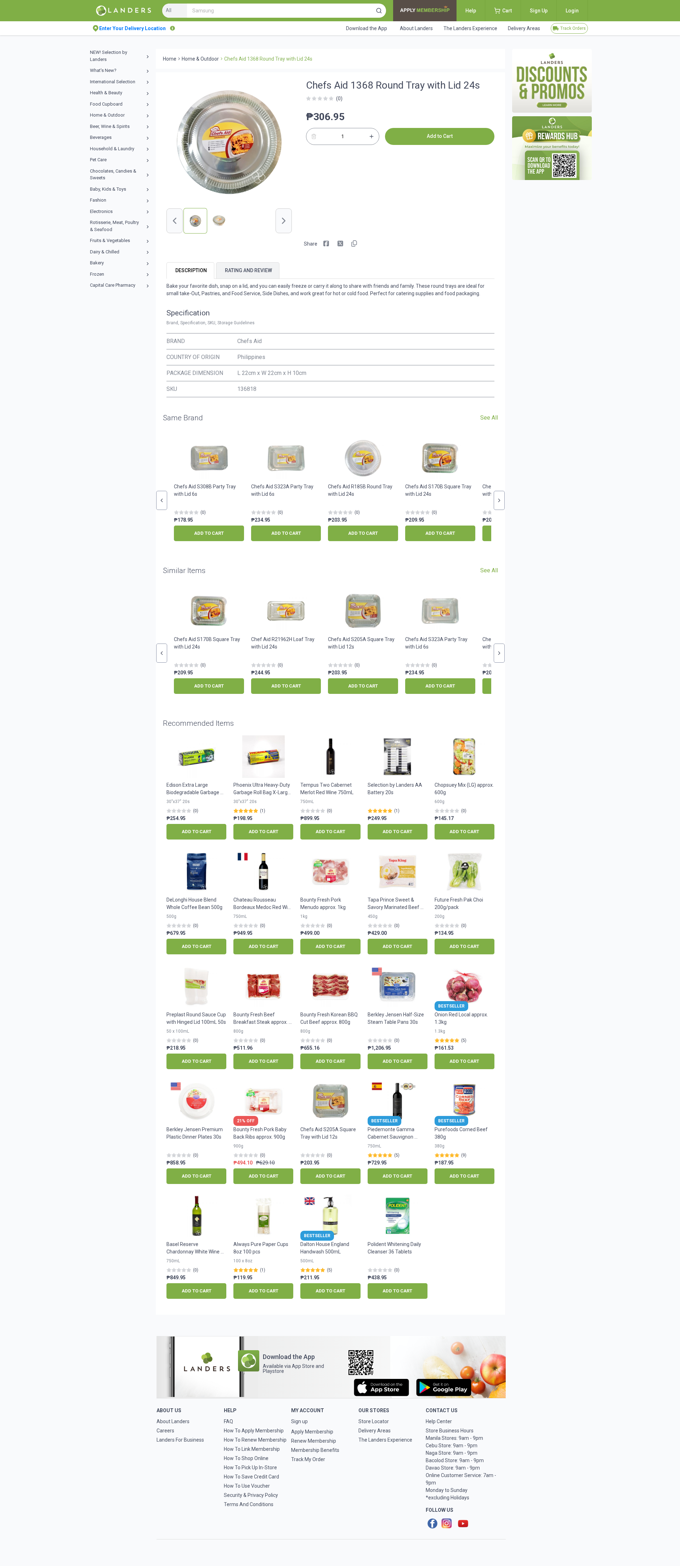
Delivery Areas (374, 1430)
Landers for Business (180, 1440)
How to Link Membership (252, 1449)
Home (169, 59)
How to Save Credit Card (251, 1477)
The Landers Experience (385, 1440)
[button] (379, 10)
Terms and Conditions (248, 1504)
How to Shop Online (246, 1458)
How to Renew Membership (255, 1440)
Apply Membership (312, 1432)
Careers (165, 1430)
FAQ (228, 1421)
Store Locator (373, 1421)
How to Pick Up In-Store (250, 1467)
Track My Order (308, 1459)
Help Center (439, 1421)
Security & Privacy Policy (251, 1495)
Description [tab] (191, 270)
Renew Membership (313, 1441)
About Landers (173, 1421)
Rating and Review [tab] (248, 270)
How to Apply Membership (254, 1430)
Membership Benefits (315, 1450)
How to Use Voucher (247, 1486)
